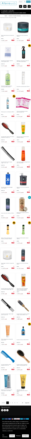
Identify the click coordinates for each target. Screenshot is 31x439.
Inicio (6, 15)
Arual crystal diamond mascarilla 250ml (7, 36)
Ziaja (18, 393)
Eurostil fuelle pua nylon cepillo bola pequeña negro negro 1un (7, 289)
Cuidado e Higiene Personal (15, 15)
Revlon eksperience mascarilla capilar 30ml (7, 340)
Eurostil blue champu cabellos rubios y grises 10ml (7, 61)
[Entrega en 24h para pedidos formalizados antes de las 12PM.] (29, 45)
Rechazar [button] (18, 435)
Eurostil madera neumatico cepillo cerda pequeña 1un (22, 365)
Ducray (2, 89)
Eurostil (3, 63)
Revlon (2, 342)
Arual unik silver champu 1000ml (7, 213)
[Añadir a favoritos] (13, 38)
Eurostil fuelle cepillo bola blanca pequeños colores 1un (7, 137)
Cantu (18, 139)
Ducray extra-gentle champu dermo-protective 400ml (6, 86)
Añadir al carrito (8, 43)
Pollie (18, 114)
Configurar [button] (25, 435)
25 (22, 402)
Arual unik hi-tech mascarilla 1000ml (22, 36)
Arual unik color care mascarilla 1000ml (23, 188)
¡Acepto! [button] (12, 435)
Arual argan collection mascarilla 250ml (7, 264)
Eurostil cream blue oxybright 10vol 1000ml (7, 188)
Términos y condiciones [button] (7, 430)
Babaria (18, 63)
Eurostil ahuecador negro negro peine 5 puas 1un (7, 314)
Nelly (2, 114)
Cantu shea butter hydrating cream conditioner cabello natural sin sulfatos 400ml (22, 289)
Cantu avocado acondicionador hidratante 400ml (23, 137)
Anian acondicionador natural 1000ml (22, 238)
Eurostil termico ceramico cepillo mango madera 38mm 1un (23, 314)
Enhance (2, 393)
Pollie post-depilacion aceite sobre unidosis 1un (22, 112)
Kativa (18, 215)
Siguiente (27, 402)
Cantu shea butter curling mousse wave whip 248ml (23, 162)
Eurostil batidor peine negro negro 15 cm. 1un (6, 162)
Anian (2, 241)
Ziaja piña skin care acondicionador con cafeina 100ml (22, 390)
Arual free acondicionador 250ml (23, 86)
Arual (2, 38)
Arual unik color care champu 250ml (22, 264)
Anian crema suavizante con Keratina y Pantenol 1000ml (6, 238)
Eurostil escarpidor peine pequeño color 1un (6, 365)
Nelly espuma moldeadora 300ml (7, 111)
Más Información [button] (4, 435)
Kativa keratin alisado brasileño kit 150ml (23, 213)
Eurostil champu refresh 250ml (23, 339)
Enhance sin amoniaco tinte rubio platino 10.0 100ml (6, 390)
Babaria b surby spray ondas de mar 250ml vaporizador (23, 61)
